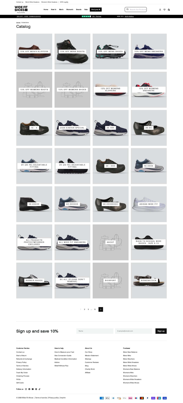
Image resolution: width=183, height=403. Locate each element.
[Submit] (127, 9)
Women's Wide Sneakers (49, 2)
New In (53, 9)
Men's (61, 9)
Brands (78, 9)
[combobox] (136, 9)
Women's (69, 9)
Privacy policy (54, 398)
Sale (86, 9)
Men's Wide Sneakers (32, 2)
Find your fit (95, 9)
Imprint (62, 398)
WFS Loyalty (64, 2)
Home (46, 9)
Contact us (19, 2)
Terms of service (41, 398)
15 (95, 309)
